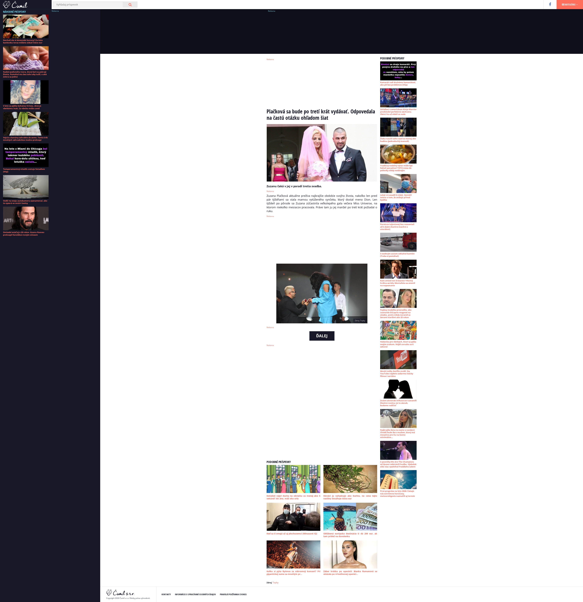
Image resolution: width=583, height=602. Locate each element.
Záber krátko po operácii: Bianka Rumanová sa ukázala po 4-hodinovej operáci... (350, 572)
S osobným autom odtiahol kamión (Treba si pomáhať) (397, 254)
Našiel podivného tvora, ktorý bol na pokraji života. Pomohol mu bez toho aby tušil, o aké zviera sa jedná (25, 74)
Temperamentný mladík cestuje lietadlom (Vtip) (24, 170)
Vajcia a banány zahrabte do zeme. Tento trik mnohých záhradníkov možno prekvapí (25, 138)
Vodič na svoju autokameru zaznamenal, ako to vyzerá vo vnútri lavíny (25, 202)
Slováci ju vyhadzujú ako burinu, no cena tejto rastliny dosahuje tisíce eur (350, 497)
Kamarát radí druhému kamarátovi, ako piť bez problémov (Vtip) (398, 83)
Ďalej (322, 336)
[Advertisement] (74, 58)
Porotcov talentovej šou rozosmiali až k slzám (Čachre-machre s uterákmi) (397, 227)
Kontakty (166, 594)
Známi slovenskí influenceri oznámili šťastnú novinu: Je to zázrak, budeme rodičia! (398, 403)
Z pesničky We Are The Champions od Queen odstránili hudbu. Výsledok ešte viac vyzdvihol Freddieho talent (398, 464)
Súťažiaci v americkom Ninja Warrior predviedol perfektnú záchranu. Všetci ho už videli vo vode (398, 112)
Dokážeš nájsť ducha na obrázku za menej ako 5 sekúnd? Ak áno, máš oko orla (293, 497)
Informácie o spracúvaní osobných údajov (195, 594)
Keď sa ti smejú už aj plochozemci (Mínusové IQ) (292, 533)
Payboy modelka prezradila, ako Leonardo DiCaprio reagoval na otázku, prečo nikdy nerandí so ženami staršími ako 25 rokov (395, 314)
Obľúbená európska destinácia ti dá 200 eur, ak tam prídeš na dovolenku (350, 535)
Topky (275, 582)
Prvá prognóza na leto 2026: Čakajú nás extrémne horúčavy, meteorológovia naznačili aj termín (397, 493)
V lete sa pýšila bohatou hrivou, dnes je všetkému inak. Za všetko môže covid (22, 107)
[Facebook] (550, 4)
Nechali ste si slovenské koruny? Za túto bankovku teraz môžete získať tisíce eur (23, 41)
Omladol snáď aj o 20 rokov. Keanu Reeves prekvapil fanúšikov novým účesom (23, 233)
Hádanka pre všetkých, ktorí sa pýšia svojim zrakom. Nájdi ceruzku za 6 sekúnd (398, 344)
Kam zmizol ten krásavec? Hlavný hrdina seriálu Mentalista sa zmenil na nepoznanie (397, 283)
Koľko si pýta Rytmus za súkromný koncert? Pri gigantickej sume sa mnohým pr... (293, 572)
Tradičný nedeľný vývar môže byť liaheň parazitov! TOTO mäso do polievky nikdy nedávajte (396, 168)
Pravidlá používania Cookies (233, 594)
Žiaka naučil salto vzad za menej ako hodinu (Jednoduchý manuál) (398, 139)
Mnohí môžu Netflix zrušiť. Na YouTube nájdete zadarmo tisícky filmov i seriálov (396, 373)
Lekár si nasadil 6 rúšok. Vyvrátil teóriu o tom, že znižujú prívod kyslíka (396, 197)
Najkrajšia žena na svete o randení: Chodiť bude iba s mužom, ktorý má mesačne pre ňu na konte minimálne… (397, 434)
